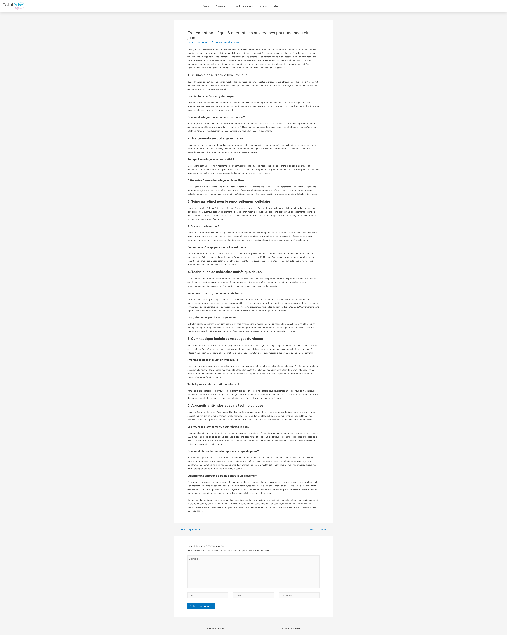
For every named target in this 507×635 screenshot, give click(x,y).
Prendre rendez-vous (243, 6)
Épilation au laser (220, 42)
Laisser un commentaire (198, 42)
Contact (263, 6)
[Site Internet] (299, 596)
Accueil (206, 6)
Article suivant (318, 529)
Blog (276, 6)
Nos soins (220, 6)
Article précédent (190, 529)
